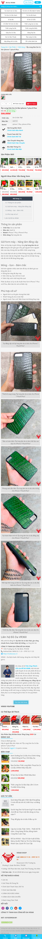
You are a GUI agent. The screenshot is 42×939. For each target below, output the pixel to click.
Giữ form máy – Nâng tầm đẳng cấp (18, 206)
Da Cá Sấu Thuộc (10, 37)
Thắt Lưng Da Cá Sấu (31, 24)
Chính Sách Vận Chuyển (16, 143)
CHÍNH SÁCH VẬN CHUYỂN (11, 897)
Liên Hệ (5, 880)
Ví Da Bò (10, 19)
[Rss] (2, 908)
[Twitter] (11, 908)
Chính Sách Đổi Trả (14, 137)
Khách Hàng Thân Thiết (10, 900)
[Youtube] (15, 908)
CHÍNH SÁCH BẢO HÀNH (10, 893)
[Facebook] (7, 908)
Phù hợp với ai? (11, 214)
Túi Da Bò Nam (31, 15)
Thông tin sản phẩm (13, 203)
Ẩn (20, 198)
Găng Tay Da (31, 33)
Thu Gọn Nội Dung (21, 702)
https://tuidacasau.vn (10, 654)
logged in (13, 748)
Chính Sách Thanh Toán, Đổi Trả (13, 887)
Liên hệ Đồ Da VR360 (11, 218)
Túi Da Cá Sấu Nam (10, 15)
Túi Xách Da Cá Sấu (10, 11)
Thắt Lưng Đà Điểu (31, 28)
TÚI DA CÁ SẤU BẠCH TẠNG (31, 11)
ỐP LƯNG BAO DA (31, 41)
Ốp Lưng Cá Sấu (31, 37)
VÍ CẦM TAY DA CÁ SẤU (10, 24)
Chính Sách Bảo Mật (14, 149)
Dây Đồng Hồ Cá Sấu (10, 41)
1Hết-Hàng (21, 47)
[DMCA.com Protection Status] (7, 924)
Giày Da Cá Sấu (11, 33)
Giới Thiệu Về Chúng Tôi (10, 883)
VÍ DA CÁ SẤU (31, 19)
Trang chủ (4, 47)
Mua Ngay (32, 104)
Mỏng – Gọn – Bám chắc (14, 210)
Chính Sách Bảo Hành (15, 130)
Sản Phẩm (28, 2)
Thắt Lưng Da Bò (10, 28)
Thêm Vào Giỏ (19, 104)
